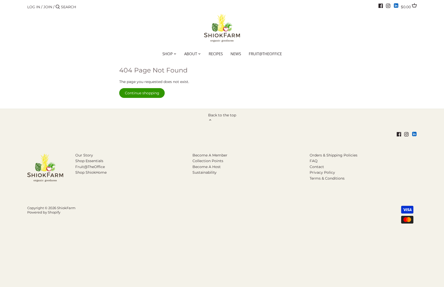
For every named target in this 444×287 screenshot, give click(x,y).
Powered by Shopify (43, 212)
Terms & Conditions (327, 178)
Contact (317, 166)
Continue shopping (142, 93)
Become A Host (206, 166)
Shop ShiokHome (91, 172)
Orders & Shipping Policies (333, 155)
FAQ (314, 161)
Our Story (84, 155)
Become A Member (209, 155)
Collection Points (207, 161)
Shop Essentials (89, 161)
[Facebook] (380, 6)
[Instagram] (388, 6)
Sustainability (204, 172)
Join (47, 7)
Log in (33, 7)
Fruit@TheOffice (90, 166)
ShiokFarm (66, 208)
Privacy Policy (322, 172)
